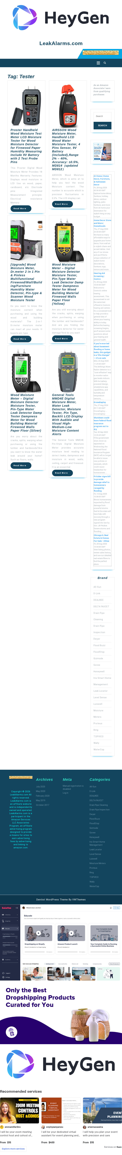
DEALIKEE (99, 600)
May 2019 (40, 800)
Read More (22, 209)
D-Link (97, 593)
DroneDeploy (100, 402)
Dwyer (97, 639)
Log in (65, 793)
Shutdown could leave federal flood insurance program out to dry (102, 423)
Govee (97, 665)
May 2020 (40, 791)
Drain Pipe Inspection (100, 809)
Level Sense (100, 697)
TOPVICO (99, 736)
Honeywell (99, 671)
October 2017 (42, 805)
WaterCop (99, 749)
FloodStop (99, 652)
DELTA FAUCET (101, 606)
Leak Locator (101, 691)
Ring (96, 730)
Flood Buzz (99, 645)
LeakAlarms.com (61, 43)
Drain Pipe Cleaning (99, 805)
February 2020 (43, 796)
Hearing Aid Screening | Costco (99, 276)
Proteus (98, 723)
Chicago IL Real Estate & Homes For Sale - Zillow (101, 538)
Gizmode (98, 658)
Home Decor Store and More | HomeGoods (102, 223)
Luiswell (98, 704)
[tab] (97, 63)
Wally (96, 743)
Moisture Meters (98, 863)
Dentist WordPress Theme (52, 899)
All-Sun (97, 587)
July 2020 (40, 786)
